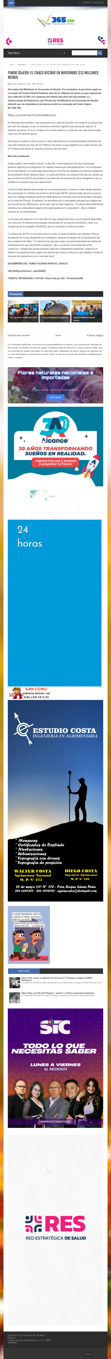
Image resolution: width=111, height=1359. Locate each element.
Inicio (58, 335)
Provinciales (39, 84)
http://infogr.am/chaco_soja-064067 (27, 271)
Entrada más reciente (19, 335)
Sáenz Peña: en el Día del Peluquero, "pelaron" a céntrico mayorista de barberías (57, 993)
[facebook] (80, 3)
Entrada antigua (95, 335)
